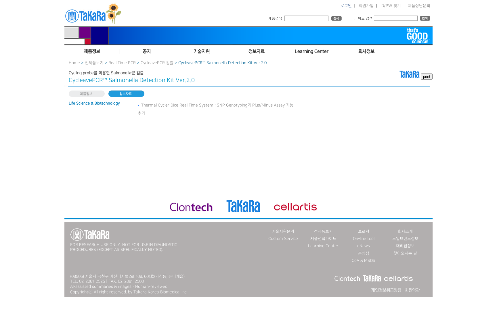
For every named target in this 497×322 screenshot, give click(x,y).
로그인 (346, 5)
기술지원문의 (283, 231)
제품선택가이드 (323, 238)
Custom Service (283, 238)
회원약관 (412, 290)
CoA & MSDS (363, 260)
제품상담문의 (419, 5)
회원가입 (366, 5)
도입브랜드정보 (405, 238)
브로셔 (363, 231)
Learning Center (323, 246)
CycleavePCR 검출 (157, 63)
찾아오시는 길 (405, 253)
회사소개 (405, 231)
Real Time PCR (122, 63)
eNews (363, 246)
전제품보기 (94, 63)
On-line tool (363, 238)
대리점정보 (405, 246)
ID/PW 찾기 (391, 5)
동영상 (363, 253)
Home (74, 63)
